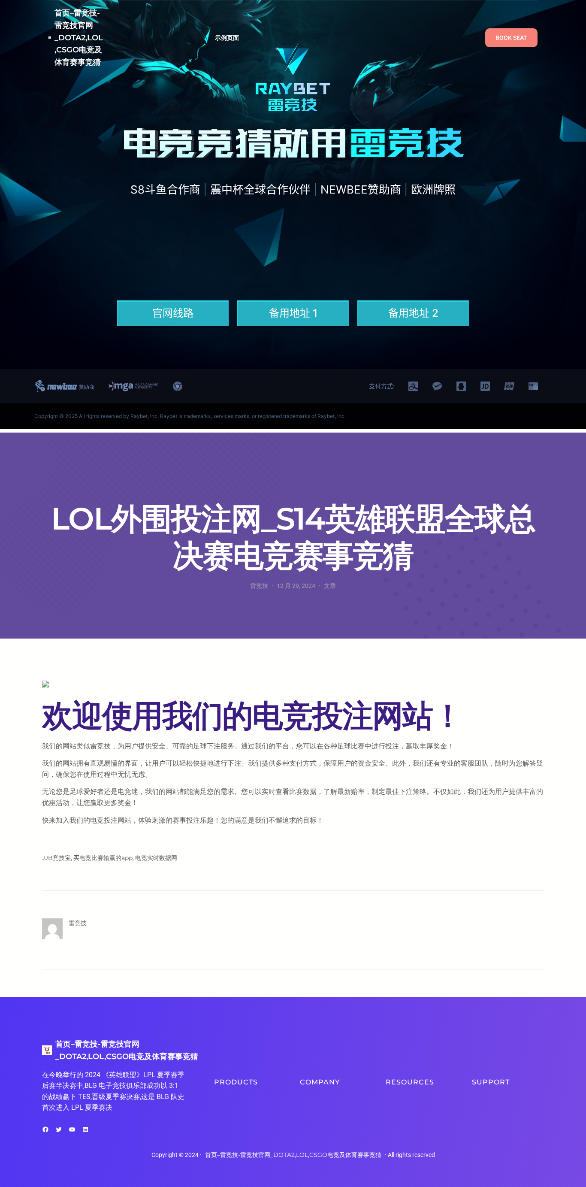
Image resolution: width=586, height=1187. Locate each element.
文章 (330, 586)
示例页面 (227, 38)
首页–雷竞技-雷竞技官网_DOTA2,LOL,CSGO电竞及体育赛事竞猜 (78, 37)
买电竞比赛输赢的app (103, 858)
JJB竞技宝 (56, 858)
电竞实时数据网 (156, 858)
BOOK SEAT (511, 37)
